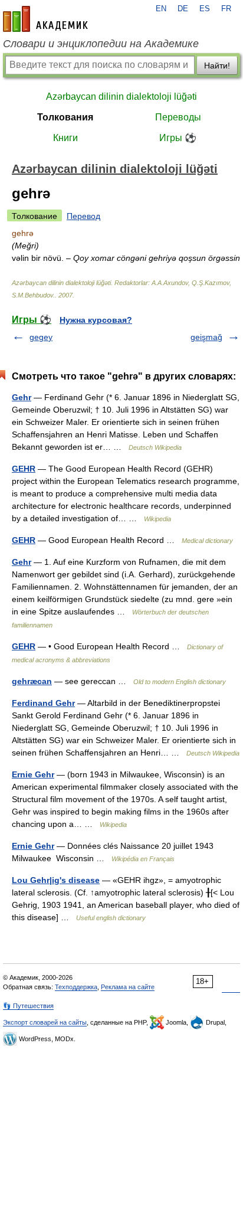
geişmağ (206, 337)
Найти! (217, 65)
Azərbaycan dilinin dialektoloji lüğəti (121, 96)
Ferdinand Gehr (43, 703)
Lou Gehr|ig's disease (56, 880)
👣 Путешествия (28, 1005)
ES (204, 9)
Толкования (65, 117)
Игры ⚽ (177, 138)
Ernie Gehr (33, 774)
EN (161, 9)
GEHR (23, 468)
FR (226, 9)
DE (183, 9)
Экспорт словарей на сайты (45, 1022)
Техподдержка (76, 986)
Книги (65, 138)
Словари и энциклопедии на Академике (101, 44)
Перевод (83, 216)
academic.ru (45, 19)
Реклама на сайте (128, 986)
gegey (40, 337)
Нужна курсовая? (96, 320)
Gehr (21, 397)
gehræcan (32, 681)
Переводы (178, 117)
